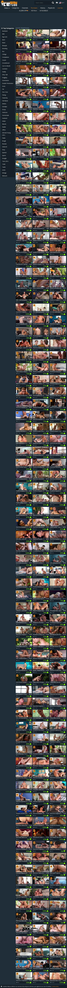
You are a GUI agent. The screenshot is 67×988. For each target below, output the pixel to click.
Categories (15, 8)
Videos (6, 8)
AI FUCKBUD (44, 10)
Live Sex (60, 8)
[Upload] (56, 2)
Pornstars (34, 8)
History (42, 8)
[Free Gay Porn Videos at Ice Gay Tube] (9, 3)
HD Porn (34, 10)
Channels (25, 8)
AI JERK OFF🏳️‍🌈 (23, 10)
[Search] (52, 2)
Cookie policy (55, 986)
